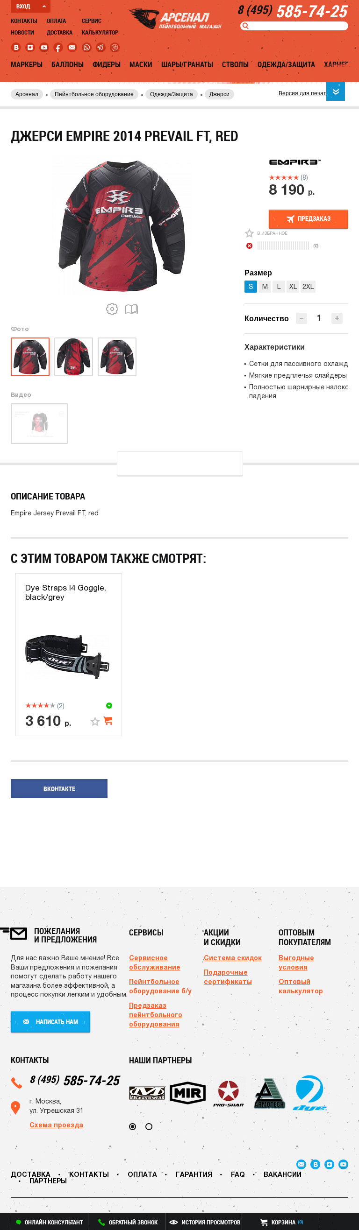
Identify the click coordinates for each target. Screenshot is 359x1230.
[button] (337, 318)
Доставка (59, 32)
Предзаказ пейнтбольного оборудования (155, 1014)
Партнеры (48, 1181)
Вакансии (283, 1174)
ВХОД (23, 6)
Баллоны (67, 64)
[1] (272, 177)
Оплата (56, 20)
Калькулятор (100, 32)
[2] (278, 177)
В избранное (272, 233)
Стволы (235, 64)
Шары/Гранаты (187, 64)
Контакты (24, 20)
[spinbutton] (319, 317)
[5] (296, 177)
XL (293, 286)
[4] (290, 177)
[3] (284, 177)
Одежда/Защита (286, 64)
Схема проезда (56, 1125)
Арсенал (26, 94)
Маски (140, 64)
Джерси (219, 94)
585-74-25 (74, 1080)
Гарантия (194, 1174)
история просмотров (211, 1222)
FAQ (238, 1174)
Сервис (91, 20)
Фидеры (107, 64)
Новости (22, 32)
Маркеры (27, 64)
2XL (308, 286)
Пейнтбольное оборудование (94, 94)
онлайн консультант (54, 1222)
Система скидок (233, 958)
